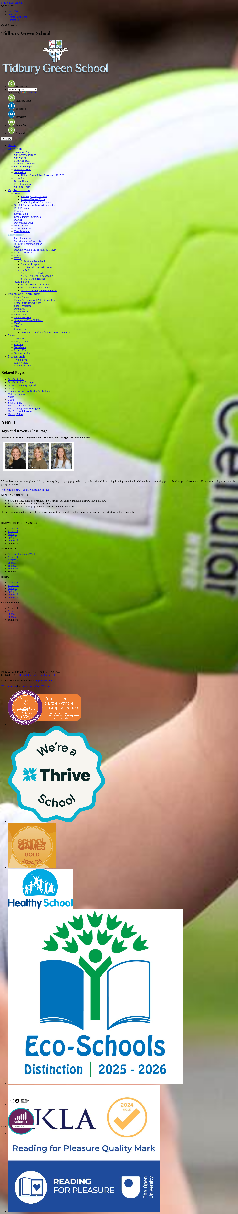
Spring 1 (12, 534)
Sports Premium (22, 228)
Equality (18, 211)
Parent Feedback (22, 317)
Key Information (19, 190)
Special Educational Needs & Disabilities (35, 205)
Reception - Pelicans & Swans (36, 267)
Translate (31, 92)
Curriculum (16, 234)
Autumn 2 (13, 531)
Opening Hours (22, 187)
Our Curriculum (22, 238)
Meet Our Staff (22, 160)
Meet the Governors (24, 163)
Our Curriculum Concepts (27, 241)
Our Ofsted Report (23, 166)
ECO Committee (22, 184)
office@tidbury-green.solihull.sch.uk (36, 675)
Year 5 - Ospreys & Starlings (35, 287)
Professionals (16, 356)
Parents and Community (24, 293)
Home (12, 145)
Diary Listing (21, 341)
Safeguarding (21, 214)
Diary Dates (14, 11)
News (11, 335)
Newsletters (20, 347)
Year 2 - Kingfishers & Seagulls (37, 275)
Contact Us (13, 19)
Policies (12, 14)
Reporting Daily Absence (34, 196)
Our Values (20, 157)
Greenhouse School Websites (35, 686)
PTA (16, 326)
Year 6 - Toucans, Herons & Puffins (39, 290)
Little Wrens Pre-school (33, 261)
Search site (6, 1126)
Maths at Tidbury (23, 252)
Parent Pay (19, 308)
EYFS (17, 258)
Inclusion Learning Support (28, 243)
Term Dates (20, 338)
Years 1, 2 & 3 (21, 270)
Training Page (21, 359)
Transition (19, 178)
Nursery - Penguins (30, 264)
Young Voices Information (36, 489)
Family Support (22, 297)
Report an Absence (17, 17)
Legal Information (44, 680)
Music (17, 255)
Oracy (17, 246)
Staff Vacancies (22, 353)
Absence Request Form (33, 199)
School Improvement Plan (27, 216)
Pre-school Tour (22, 169)
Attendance (20, 193)
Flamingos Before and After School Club (35, 300)
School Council (22, 181)
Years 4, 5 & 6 (21, 281)
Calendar (18, 344)
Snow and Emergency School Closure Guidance (45, 332)
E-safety (18, 323)
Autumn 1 (13, 528)
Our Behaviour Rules (25, 154)
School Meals (21, 311)
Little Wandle (21, 362)
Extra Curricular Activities (27, 302)
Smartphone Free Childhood (28, 320)
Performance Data (23, 222)
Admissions (20, 172)
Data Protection (22, 231)
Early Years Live (22, 365)
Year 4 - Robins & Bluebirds (35, 284)
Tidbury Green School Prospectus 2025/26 (42, 175)
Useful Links (21, 314)
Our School (15, 148)
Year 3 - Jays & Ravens (33, 278)
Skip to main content (11, 2)
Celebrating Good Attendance (36, 202)
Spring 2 (12, 537)
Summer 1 (13, 540)
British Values (21, 225)
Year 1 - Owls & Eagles (33, 273)
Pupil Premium (21, 208)
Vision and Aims (22, 152)
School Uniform (22, 305)
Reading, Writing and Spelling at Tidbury (35, 249)
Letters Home (21, 350)
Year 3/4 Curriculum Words (22, 554)
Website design (9, 686)
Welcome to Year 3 (11, 489)
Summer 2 (13, 597)
